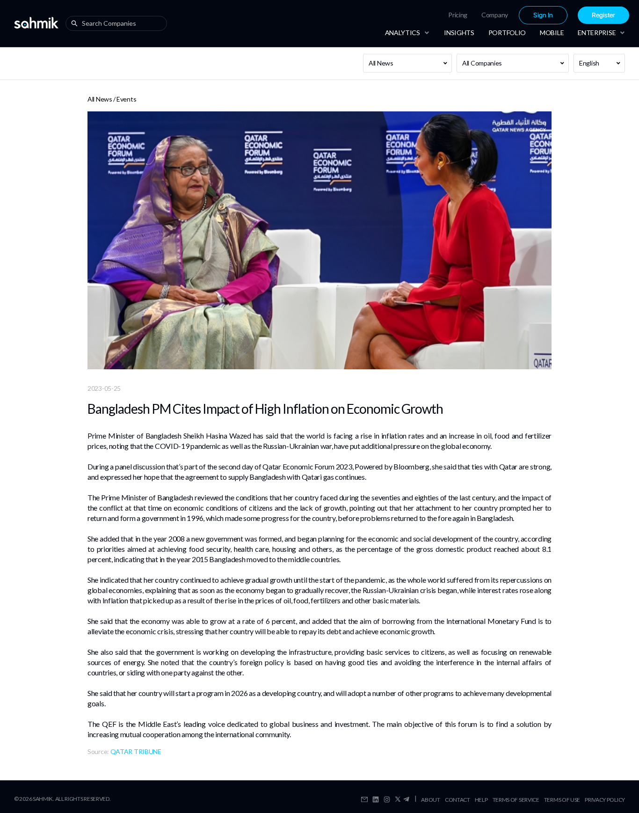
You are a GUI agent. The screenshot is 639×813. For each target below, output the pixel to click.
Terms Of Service (516, 799)
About (430, 799)
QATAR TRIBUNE (135, 751)
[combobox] (118, 23)
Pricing (457, 15)
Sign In (543, 15)
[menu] (508, 15)
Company (494, 15)
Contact (457, 799)
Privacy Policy (605, 799)
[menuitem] (457, 15)
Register (603, 15)
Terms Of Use (562, 799)
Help (481, 799)
